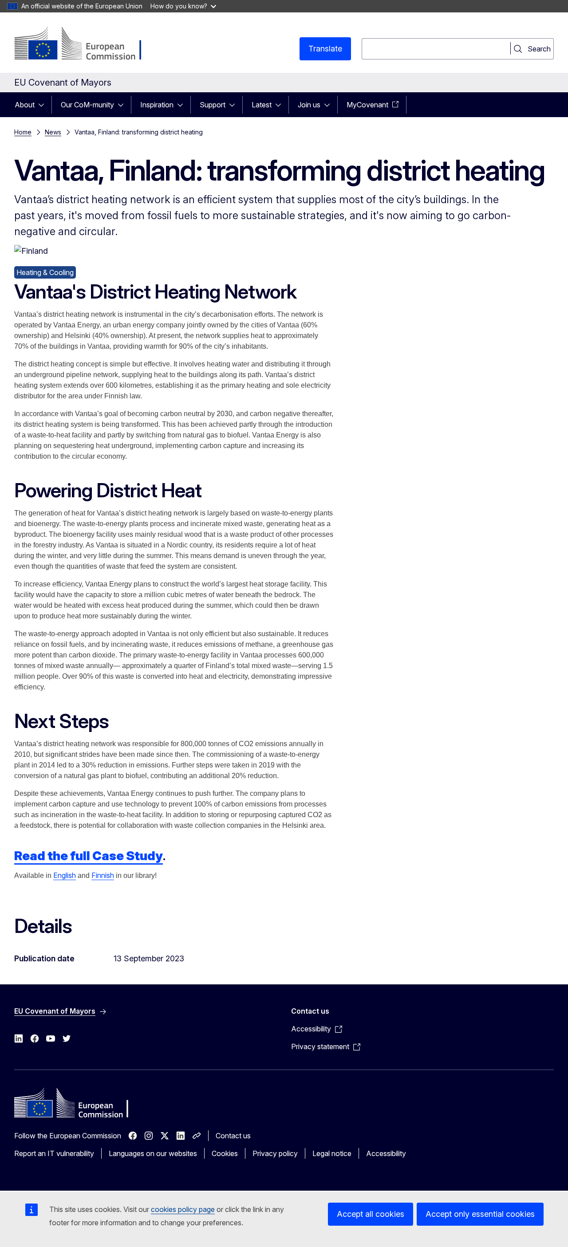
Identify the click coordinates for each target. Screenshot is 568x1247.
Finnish (102, 875)
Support (212, 104)
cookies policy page (183, 1209)
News (53, 132)
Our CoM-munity (87, 104)
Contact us (233, 1135)
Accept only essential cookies (480, 1214)
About (25, 104)
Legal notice (331, 1153)
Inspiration (157, 104)
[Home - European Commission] (86, 44)
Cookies (225, 1153)
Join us (309, 104)
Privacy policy (275, 1153)
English (64, 875)
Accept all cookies (370, 1214)
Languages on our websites (153, 1153)
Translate (325, 48)
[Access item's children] (43, 104)
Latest (262, 104)
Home (23, 132)
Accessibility (386, 1153)
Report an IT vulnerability (54, 1153)
